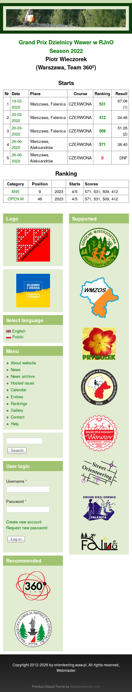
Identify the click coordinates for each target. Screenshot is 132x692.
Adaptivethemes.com (85, 686)
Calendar (18, 390)
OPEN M (16, 199)
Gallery (17, 410)
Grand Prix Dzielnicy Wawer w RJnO (66, 42)
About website (23, 363)
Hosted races (22, 383)
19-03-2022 (17, 104)
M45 (15, 191)
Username (16, 481)
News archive (23, 376)
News (16, 369)
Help (15, 423)
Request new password (26, 527)
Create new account (23, 522)
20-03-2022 (17, 117)
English (18, 331)
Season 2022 (66, 51)
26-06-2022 (17, 144)
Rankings (19, 403)
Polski (17, 337)
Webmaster (66, 670)
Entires (17, 397)
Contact (18, 417)
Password (16, 501)
